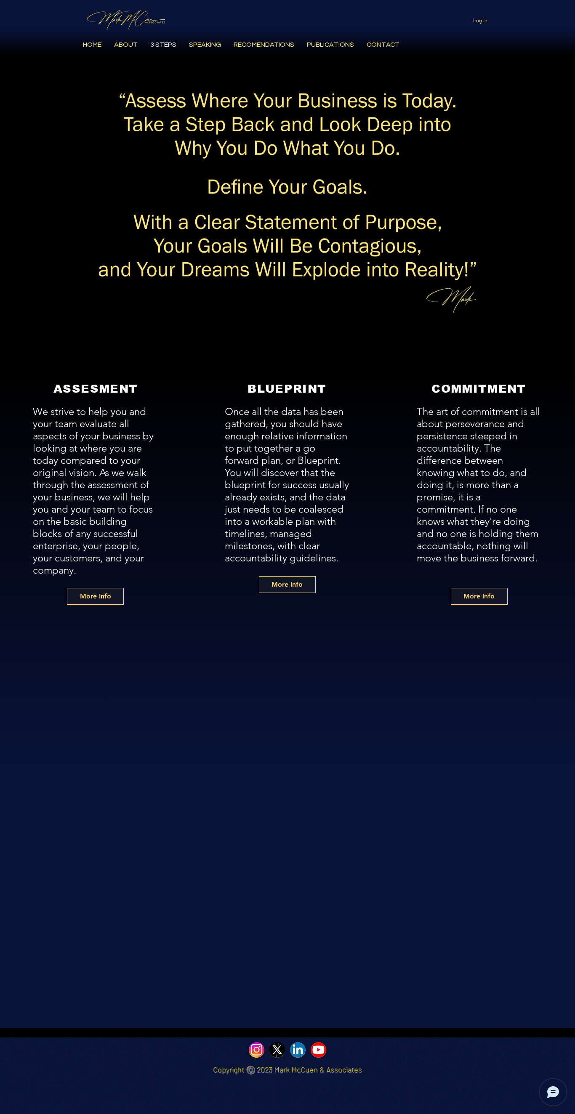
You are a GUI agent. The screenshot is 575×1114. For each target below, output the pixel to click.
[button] (552, 341)
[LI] (298, 1050)
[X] (277, 1050)
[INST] (256, 1050)
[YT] (318, 1050)
